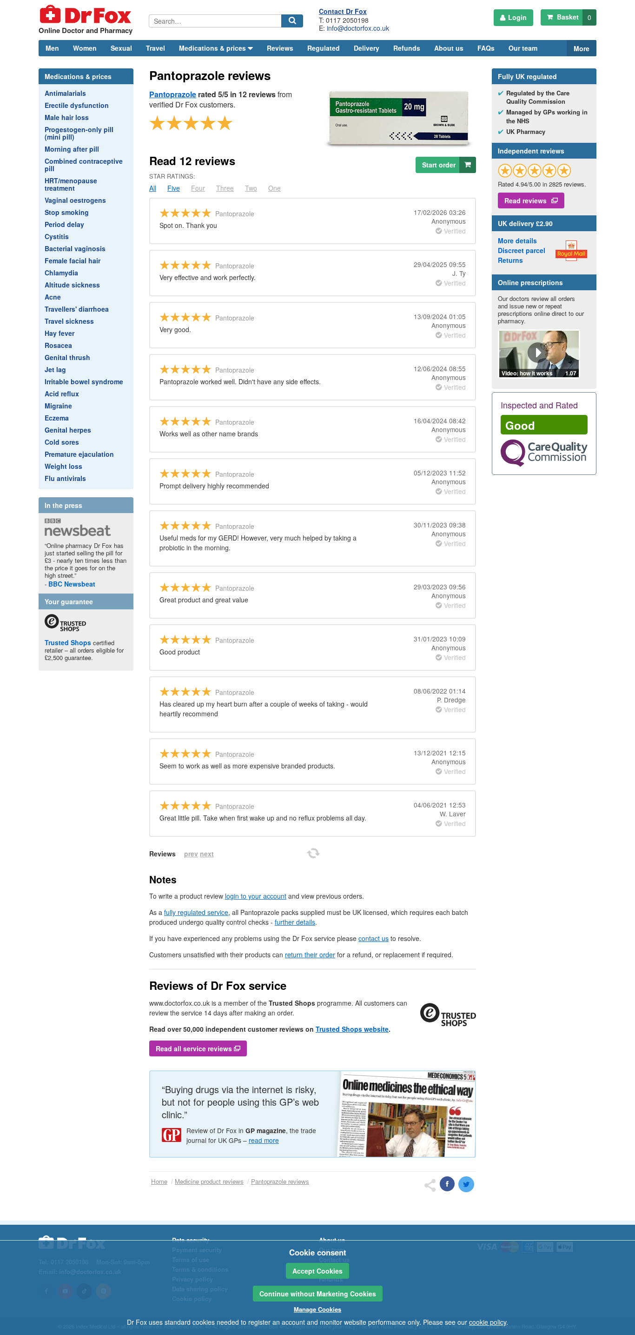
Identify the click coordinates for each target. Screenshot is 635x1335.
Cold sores (62, 442)
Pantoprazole (172, 94)
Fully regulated (527, 76)
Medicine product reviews (209, 1181)
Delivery (366, 48)
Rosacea (58, 345)
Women (85, 48)
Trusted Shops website (352, 1029)
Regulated (323, 48)
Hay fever (59, 333)
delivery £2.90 (525, 223)
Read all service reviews (195, 1048)
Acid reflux (62, 393)
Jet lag (55, 369)
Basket (573, 17)
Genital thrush (67, 357)
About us (448, 48)
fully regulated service (196, 912)
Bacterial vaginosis (75, 248)
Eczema (57, 417)
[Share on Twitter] (466, 1184)
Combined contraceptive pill (84, 164)
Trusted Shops (68, 642)
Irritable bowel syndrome (84, 381)
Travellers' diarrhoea (77, 309)
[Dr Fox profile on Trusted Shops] (65, 622)
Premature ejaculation (79, 454)
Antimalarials (65, 93)
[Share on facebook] (447, 1183)
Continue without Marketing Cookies (317, 1293)
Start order (439, 164)
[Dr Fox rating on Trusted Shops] (534, 170)
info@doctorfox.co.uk (358, 28)
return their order (310, 954)
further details (295, 922)
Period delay (64, 224)
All (152, 188)
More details (517, 240)
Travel (155, 48)
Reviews (280, 48)
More (581, 48)
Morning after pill (72, 149)
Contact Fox (343, 11)
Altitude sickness (72, 284)
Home (159, 1181)
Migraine (58, 405)
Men (52, 48)
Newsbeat (71, 583)
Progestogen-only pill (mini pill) (79, 133)
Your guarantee (69, 601)
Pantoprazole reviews (280, 1181)
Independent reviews (531, 150)
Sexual (121, 48)
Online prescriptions (530, 282)
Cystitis (57, 236)
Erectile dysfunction (77, 105)
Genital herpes (68, 430)
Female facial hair (72, 260)
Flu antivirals (65, 478)
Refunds (406, 48)
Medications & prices (78, 76)
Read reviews (525, 200)
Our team (523, 48)
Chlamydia (61, 272)
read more (264, 1140)
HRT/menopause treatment (71, 184)
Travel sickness (69, 321)
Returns (510, 260)
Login (517, 17)
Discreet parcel (521, 250)
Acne (53, 296)
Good (520, 425)
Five (173, 188)
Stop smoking (67, 212)
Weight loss (63, 466)
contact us (373, 938)
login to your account (255, 896)
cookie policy (487, 1322)
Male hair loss (67, 117)
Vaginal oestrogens (75, 200)
